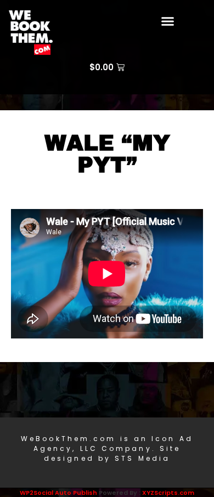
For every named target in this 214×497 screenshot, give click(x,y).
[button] (167, 21)
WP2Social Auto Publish (58, 492)
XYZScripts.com (168, 492)
